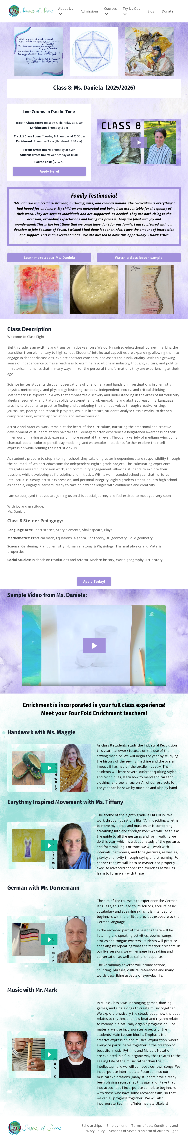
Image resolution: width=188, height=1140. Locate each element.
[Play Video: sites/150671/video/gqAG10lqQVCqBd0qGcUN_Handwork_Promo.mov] (49, 768)
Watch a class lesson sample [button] (138, 257)
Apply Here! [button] (49, 171)
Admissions (90, 11)
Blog (150, 11)
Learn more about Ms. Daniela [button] (49, 257)
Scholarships (92, 1125)
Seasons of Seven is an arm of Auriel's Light (143, 1131)
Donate (167, 11)
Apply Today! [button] (94, 581)
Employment (116, 1125)
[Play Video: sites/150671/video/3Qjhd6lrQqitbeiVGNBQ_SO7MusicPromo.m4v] (49, 1054)
